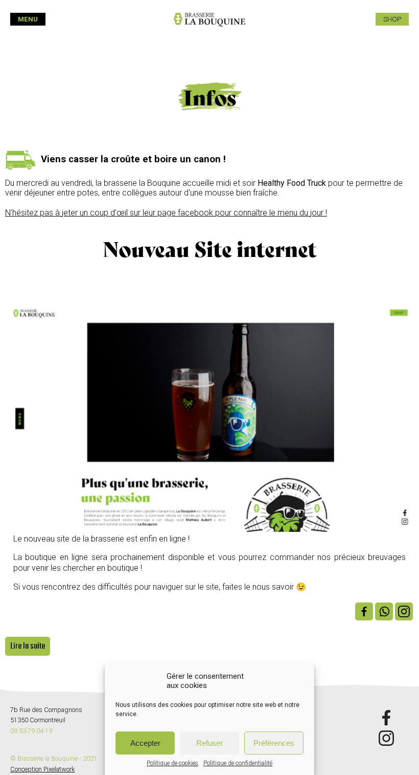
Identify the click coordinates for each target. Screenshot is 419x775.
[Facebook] (364, 611)
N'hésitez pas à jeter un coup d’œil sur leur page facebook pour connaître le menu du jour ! (166, 213)
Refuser (209, 743)
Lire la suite (27, 646)
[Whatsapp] (384, 611)
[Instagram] (404, 611)
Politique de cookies (172, 763)
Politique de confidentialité (237, 763)
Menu (28, 19)
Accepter (145, 743)
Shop (392, 19)
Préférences (273, 743)
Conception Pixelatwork (42, 769)
